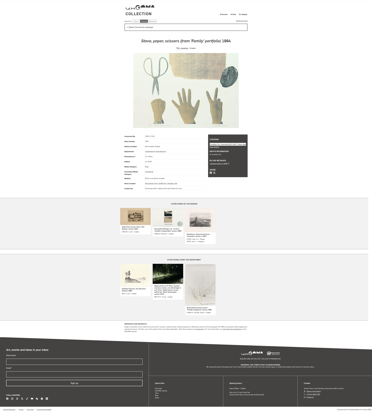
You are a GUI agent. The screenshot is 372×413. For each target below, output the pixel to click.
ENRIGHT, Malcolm (160, 234)
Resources (152, 21)
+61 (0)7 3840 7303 (313, 394)
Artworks (224, 14)
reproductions (199, 329)
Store (157, 393)
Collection (139, 13)
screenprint (149, 172)
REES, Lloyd (126, 294)
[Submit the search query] (126, 27)
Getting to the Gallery (314, 391)
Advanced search (242, 21)
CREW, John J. (192, 241)
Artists (233, 14)
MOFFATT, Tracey (160, 297)
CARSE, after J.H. (193, 239)
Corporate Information (44, 409)
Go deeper (243, 14)
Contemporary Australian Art (155, 151)
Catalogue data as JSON (218, 163)
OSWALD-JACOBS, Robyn (196, 312)
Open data (158, 388)
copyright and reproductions (232, 329)
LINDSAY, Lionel (127, 232)
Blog (156, 395)
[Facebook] (211, 173)
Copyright (30, 409)
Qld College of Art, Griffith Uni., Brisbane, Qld (161, 183)
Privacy (21, 409)
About (157, 398)
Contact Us (310, 397)
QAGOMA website (161, 391)
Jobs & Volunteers (9, 409)
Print (147, 166)
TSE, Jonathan (182, 48)
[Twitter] (214, 173)
